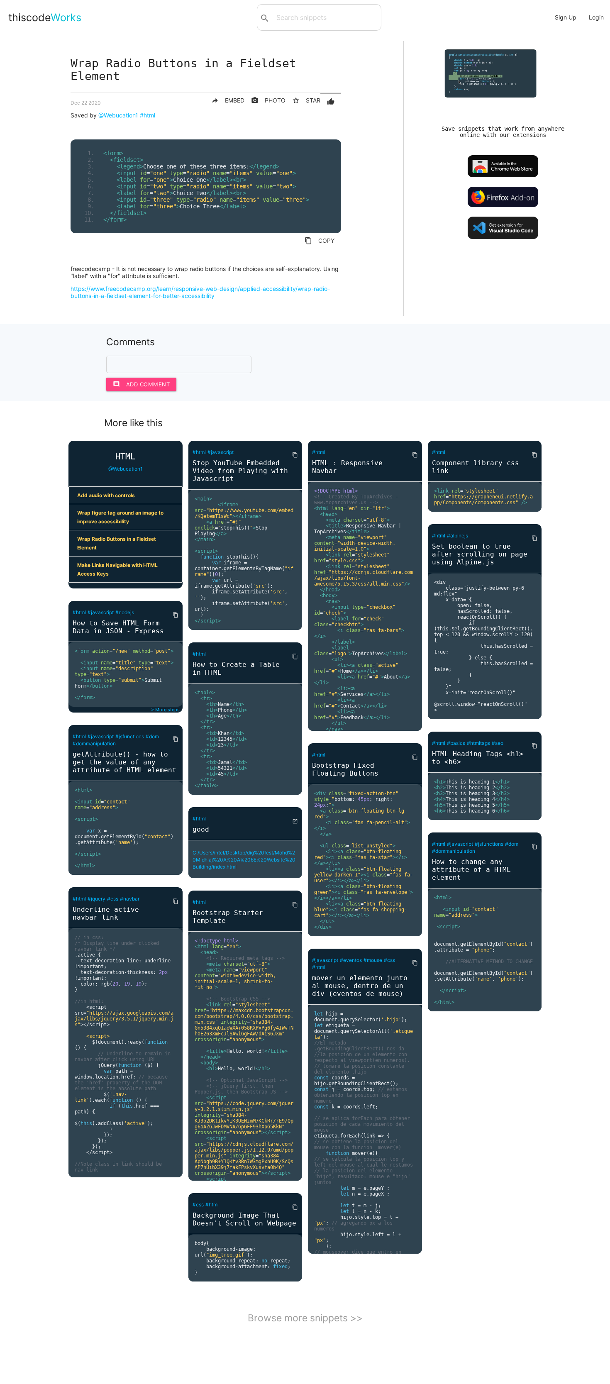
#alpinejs (457, 535)
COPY (319, 240)
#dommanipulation (94, 743)
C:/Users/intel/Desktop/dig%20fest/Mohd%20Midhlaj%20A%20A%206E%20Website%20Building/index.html (244, 859)
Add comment (141, 384)
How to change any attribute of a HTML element (471, 869)
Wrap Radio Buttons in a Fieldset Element (116, 543)
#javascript (101, 612)
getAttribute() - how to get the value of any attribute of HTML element (124, 762)
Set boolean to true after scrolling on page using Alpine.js (479, 554)
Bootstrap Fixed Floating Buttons (345, 769)
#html (147, 115)
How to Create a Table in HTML (236, 668)
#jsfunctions (129, 736)
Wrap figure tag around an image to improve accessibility (120, 517)
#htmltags (478, 743)
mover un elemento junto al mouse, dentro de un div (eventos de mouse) (359, 986)
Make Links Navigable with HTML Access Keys (117, 569)
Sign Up (565, 17)
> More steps (165, 710)
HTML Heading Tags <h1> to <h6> (477, 758)
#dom (152, 736)
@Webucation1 (118, 115)
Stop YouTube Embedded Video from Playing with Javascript (240, 471)
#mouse (373, 960)
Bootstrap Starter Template (228, 917)
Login (596, 17)
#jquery (96, 899)
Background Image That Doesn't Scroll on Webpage (244, 1219)
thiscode (44, 17)
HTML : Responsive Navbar (347, 467)
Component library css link (475, 467)
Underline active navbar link (106, 913)
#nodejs (124, 612)
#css (112, 899)
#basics (456, 743)
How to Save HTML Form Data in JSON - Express (118, 627)
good (201, 829)
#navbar (129, 899)
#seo (497, 743)
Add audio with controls (106, 495)
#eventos (351, 960)
